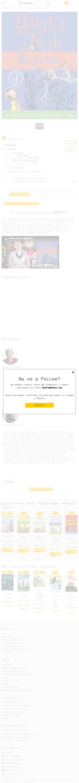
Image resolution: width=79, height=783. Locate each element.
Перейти (39, 405)
